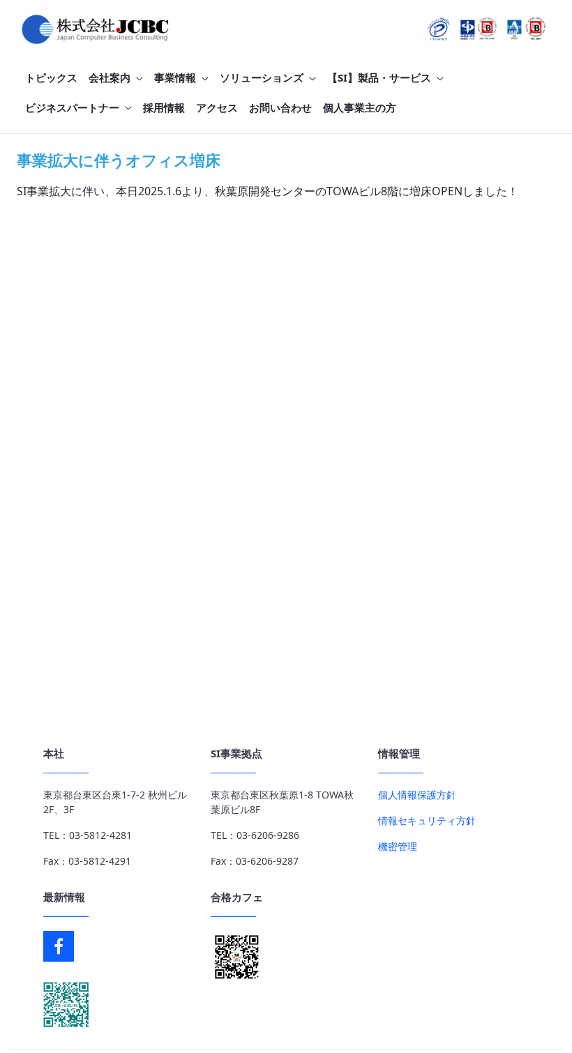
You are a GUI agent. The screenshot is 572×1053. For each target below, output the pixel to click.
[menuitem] (51, 78)
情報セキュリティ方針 (427, 820)
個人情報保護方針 (417, 794)
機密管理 (397, 846)
